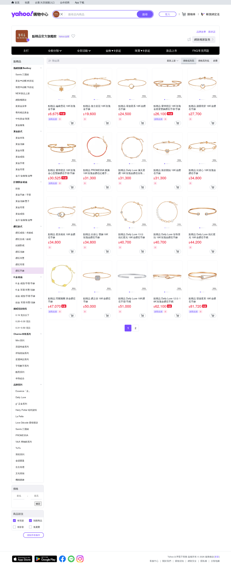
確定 (38, 503)
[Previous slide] (49, 83)
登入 (167, 14)
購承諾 (211, 31)
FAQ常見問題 (200, 51)
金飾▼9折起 (113, 51)
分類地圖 (215, 560)
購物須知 (179, 560)
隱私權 (203, 560)
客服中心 (154, 560)
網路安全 (192, 560)
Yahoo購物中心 (29, 14)
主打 (26, 51)
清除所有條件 (33, 535)
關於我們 (166, 560)
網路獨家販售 (202, 39)
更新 (217, 556)
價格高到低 (203, 60)
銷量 (215, 60)
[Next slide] (74, 83)
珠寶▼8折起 (142, 51)
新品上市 (171, 51)
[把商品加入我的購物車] (72, 123)
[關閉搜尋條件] (62, 14)
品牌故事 (201, 31)
